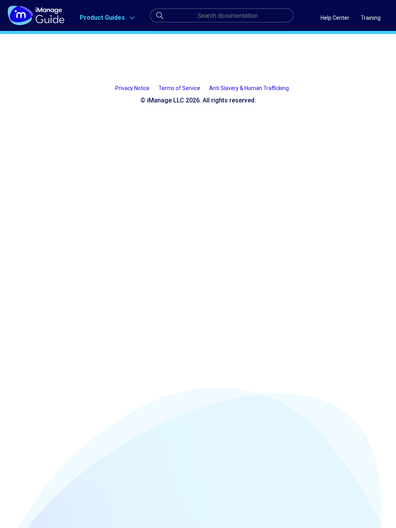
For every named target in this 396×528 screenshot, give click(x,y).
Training (371, 18)
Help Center (335, 18)
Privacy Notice (133, 88)
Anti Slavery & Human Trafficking (249, 88)
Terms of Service (180, 88)
